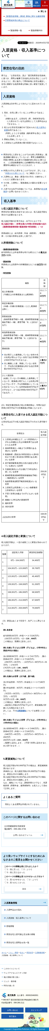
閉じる (43, 11)
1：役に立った (13, 869)
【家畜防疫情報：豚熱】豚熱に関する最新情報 (25, 16)
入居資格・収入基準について (18, 918)
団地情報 (10, 926)
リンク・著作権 (10, 981)
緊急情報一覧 (16, 30)
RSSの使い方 (9, 986)
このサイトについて (12, 969)
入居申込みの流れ (14, 910)
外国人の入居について (14, 173)
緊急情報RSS (36, 30)
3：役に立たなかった (16, 872)
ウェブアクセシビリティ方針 (15, 973)
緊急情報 (45, 5)
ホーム (4, 953)
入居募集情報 (10, 903)
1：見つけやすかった (16, 880)
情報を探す (36, 5)
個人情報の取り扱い (12, 977)
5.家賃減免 (21, 711)
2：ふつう (28, 869)
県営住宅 (30, 953)
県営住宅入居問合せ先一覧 (17, 942)
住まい (22, 953)
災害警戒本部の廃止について (17, 20)
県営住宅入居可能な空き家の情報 (20, 934)
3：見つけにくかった (16, 883)
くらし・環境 (13, 953)
